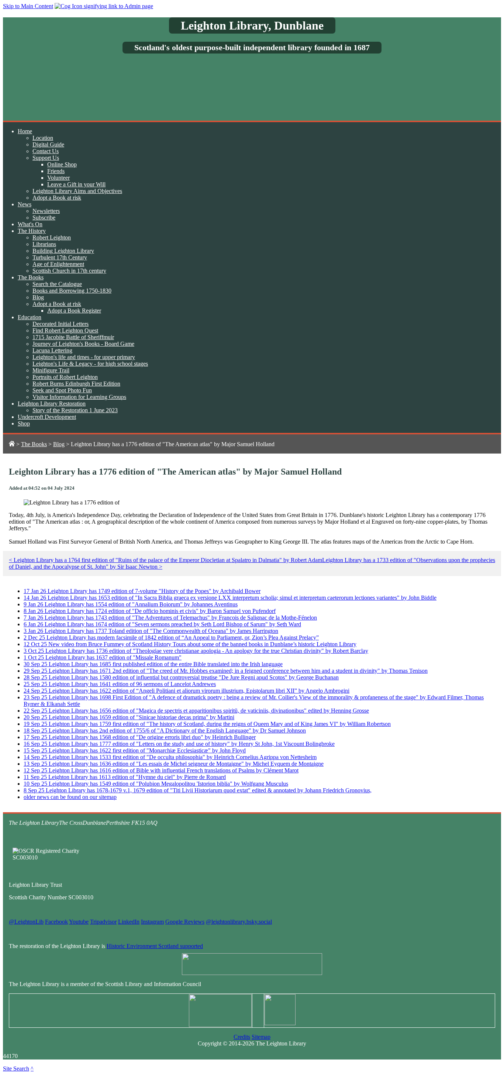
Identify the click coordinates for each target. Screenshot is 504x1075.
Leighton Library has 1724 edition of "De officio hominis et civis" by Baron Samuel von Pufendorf (150, 611)
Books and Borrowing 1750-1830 (71, 290)
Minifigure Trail (50, 370)
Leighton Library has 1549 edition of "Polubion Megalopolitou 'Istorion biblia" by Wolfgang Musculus (156, 784)
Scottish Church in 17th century (69, 271)
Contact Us (45, 151)
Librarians (44, 244)
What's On (30, 224)
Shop (24, 423)
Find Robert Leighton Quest (65, 330)
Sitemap (261, 1037)
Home (25, 131)
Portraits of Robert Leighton (65, 377)
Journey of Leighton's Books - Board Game (83, 344)
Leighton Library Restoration (52, 403)
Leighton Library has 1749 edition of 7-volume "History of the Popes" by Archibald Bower (142, 591)
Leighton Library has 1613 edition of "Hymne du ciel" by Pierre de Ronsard (125, 777)
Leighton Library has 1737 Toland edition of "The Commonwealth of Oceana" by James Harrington (151, 631)
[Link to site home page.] (12, 444)
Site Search (16, 1068)
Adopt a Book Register (74, 310)
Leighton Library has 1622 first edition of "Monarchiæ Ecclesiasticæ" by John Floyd (135, 750)
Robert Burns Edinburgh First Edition (76, 383)
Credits (242, 1037)
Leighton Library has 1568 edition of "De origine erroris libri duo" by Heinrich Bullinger (140, 737)
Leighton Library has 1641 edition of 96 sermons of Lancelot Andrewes (120, 684)
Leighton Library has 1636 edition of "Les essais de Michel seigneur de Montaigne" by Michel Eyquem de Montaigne (174, 764)
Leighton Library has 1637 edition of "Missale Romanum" (103, 657)
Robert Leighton (51, 237)
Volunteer (58, 178)
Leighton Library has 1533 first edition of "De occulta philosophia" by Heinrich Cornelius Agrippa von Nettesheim (170, 757)
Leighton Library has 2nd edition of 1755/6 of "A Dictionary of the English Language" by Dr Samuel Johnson (165, 730)
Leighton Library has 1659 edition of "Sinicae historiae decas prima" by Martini (129, 717)
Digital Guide (48, 144)
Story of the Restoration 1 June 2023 (75, 410)
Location (42, 138)
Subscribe (43, 217)
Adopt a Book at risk (56, 197)
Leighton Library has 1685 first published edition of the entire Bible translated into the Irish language (153, 664)
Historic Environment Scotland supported (155, 946)
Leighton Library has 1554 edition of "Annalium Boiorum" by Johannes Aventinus (131, 604)
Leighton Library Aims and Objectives (77, 191)
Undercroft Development (47, 417)
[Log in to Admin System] (104, 6)
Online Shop (62, 164)
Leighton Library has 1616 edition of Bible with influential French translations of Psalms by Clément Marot (161, 770)
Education (29, 317)
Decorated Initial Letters (60, 324)
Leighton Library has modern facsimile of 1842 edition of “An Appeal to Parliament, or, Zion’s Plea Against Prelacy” (171, 637)
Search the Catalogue (57, 284)
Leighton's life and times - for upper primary (83, 357)
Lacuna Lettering (52, 350)
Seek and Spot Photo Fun (62, 390)
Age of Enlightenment (58, 264)
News (24, 204)
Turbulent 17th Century (59, 257)
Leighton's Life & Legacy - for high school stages (90, 364)
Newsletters (46, 211)
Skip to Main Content (28, 6)
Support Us (45, 158)
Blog (38, 297)
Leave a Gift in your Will (76, 184)
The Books (31, 277)
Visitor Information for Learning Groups (79, 397)
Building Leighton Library (63, 251)
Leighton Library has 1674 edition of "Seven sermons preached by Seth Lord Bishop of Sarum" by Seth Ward (162, 624)
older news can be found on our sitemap (70, 797)
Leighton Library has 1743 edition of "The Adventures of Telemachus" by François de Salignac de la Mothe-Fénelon (170, 617)
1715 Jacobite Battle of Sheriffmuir (73, 337)
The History (32, 231)
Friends (56, 171)
